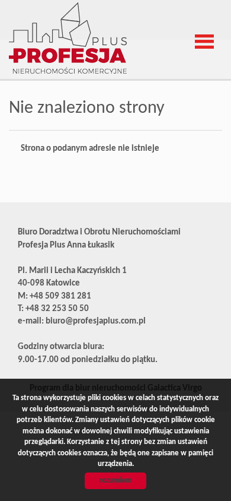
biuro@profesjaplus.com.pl (96, 321)
